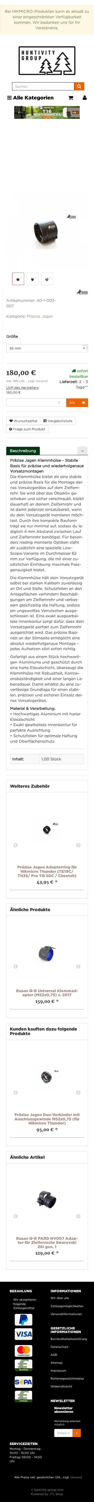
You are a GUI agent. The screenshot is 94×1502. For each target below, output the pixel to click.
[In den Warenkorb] (83, 402)
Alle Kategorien (33, 97)
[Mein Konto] (84, 97)
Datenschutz (59, 1346)
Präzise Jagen (40, 316)
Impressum (58, 1370)
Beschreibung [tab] (23, 450)
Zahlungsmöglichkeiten (67, 1306)
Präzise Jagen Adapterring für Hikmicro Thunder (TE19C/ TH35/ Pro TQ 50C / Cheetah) (47, 871)
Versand (41, 381)
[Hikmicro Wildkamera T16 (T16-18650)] (42, 112)
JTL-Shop (56, 1494)
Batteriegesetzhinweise (67, 1378)
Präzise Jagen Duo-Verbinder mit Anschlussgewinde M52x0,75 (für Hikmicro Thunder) (47, 1118)
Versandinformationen (66, 1314)
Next (78, 845)
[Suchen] (79, 86)
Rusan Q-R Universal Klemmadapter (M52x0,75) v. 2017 (47, 993)
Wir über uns (60, 1297)
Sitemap (56, 1362)
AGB (54, 1354)
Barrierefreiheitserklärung (67, 1338)
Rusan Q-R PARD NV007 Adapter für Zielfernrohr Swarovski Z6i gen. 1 (47, 1242)
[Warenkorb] (71, 97)
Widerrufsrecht (61, 1386)
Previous (15, 845)
